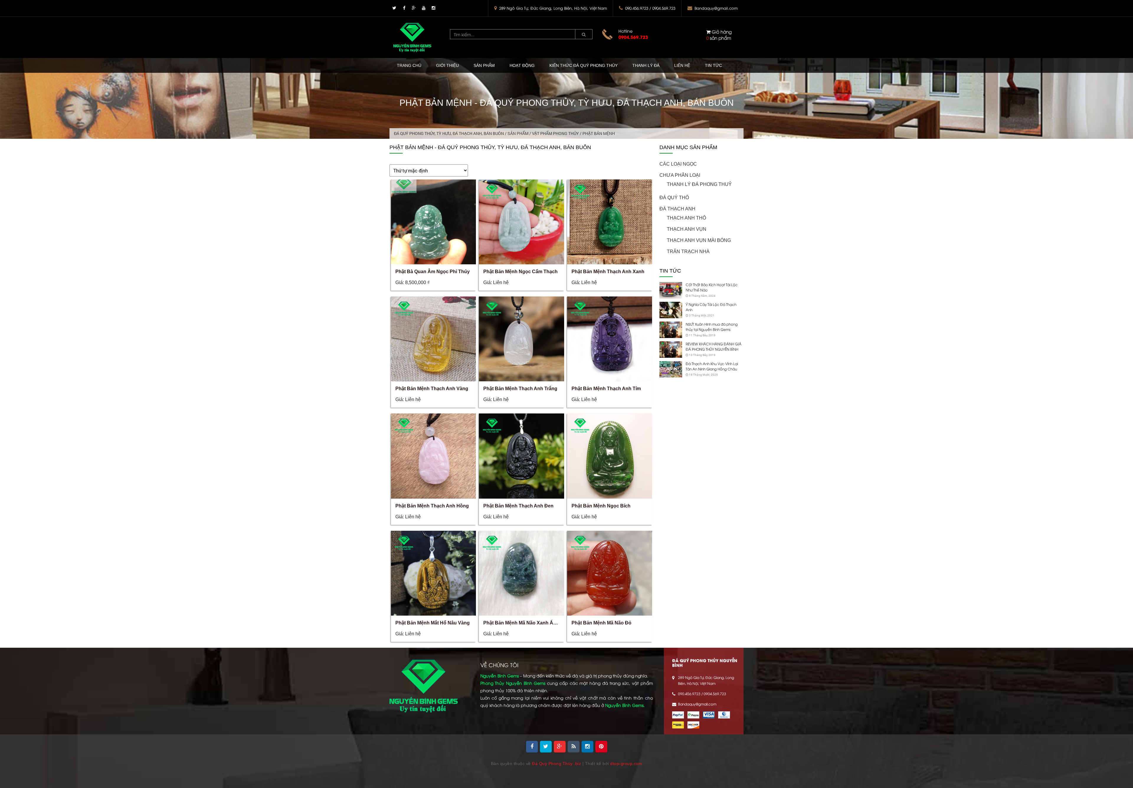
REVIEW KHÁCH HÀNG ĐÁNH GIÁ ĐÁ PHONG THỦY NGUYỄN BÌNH (713, 346)
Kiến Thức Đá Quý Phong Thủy (583, 65)
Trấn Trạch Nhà (688, 251)
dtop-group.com (626, 763)
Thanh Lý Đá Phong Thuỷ (699, 184)
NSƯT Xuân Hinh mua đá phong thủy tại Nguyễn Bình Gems (712, 327)
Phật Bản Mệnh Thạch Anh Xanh (608, 271)
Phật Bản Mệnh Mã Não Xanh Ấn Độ (523, 622)
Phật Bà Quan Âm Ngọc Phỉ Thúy (432, 271)
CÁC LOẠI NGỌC (678, 163)
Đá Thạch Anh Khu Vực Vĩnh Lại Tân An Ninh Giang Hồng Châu (712, 366)
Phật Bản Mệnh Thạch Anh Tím (606, 388)
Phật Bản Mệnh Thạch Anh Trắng (520, 388)
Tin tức (713, 65)
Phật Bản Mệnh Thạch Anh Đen (518, 505)
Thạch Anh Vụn (686, 229)
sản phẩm (719, 35)
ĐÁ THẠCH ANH (677, 208)
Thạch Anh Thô (686, 217)
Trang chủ (409, 65)
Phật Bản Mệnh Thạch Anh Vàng (431, 388)
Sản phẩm (484, 65)
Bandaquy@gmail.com (716, 8)
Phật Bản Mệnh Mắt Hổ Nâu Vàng (432, 622)
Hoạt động (522, 65)
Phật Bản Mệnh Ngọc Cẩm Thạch (520, 271)
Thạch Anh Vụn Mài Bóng (699, 240)
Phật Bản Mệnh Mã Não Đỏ (601, 622)
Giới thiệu (447, 65)
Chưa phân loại (679, 175)
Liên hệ (682, 65)
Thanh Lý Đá (645, 65)
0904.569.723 (633, 37)
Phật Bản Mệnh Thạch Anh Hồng (432, 505)
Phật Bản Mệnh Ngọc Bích (601, 505)
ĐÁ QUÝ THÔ (674, 197)
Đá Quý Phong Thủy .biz (556, 763)
